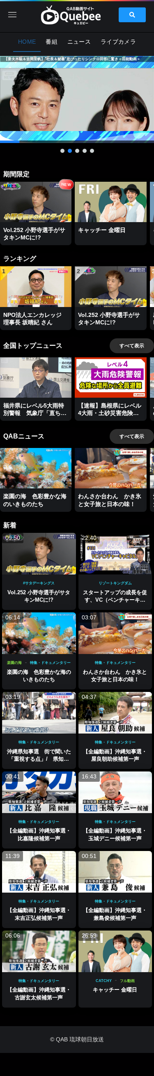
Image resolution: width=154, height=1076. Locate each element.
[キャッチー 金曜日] (115, 951)
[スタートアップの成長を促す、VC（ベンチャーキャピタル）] (115, 553)
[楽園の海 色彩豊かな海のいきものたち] (39, 633)
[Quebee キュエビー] (77, 14)
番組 (51, 41)
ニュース (79, 41)
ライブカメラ (118, 41)
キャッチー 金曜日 (115, 990)
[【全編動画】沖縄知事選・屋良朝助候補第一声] (115, 713)
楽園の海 (14, 663)
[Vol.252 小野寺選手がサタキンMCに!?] (39, 553)
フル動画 (127, 981)
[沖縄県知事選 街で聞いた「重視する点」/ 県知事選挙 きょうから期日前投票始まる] (39, 713)
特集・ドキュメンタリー (50, 663)
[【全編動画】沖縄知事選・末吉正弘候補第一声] (39, 872)
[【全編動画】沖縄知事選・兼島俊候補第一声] (115, 872)
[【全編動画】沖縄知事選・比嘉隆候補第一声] (39, 792)
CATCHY (104, 981)
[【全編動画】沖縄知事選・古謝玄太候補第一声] (39, 951)
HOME (27, 41)
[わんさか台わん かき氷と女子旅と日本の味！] (115, 633)
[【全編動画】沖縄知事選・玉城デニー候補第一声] (115, 792)
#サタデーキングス (39, 583)
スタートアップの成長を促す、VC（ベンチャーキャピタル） (115, 599)
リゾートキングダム (115, 583)
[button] (77, 99)
